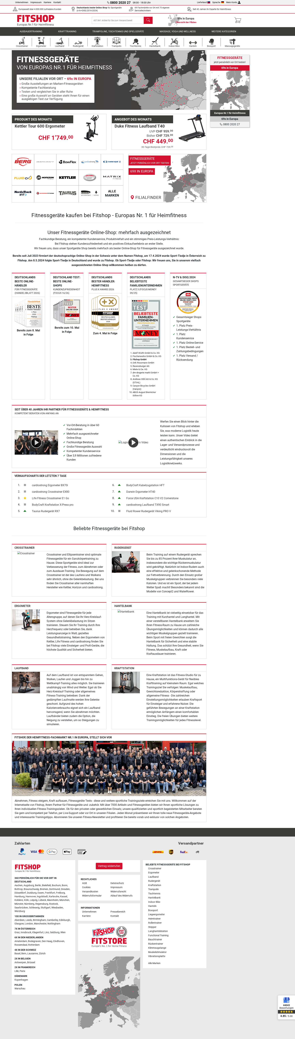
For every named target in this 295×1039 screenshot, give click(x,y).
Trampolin (153, 889)
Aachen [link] (19, 885)
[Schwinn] (45, 193)
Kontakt (57, 2)
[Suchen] (148, 20)
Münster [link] (19, 903)
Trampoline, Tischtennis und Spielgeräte (118, 31)
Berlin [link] (38, 885)
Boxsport (153, 910)
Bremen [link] (44, 889)
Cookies (86, 887)
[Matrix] (112, 177)
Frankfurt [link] (50, 892)
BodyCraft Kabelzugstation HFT (145, 485)
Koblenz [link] (19, 900)
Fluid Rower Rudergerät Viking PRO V (148, 511)
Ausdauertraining (31, 31)
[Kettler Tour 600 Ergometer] (92, 128)
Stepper (152, 927)
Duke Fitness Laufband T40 (140, 126)
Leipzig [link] (33, 900)
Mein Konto (231, 2)
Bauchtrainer (155, 939)
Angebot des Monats (133, 119)
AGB (84, 883)
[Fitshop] (36, 20)
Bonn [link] (64, 885)
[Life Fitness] (90, 177)
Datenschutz (117, 883)
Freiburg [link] (60, 892)
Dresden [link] (65, 889)
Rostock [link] (53, 903)
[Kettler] (68, 177)
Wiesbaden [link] (57, 907)
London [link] (29, 923)
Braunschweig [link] (31, 889)
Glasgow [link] (19, 923)
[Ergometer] (26, 620)
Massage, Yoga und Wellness (178, 31)
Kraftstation (124, 668)
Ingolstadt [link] (42, 896)
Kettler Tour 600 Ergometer (40, 126)
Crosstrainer (24, 547)
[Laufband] (26, 682)
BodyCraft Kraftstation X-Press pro (52, 504)
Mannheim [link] (52, 900)
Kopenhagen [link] (21, 979)
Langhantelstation (158, 931)
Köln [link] (26, 900)
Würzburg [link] (20, 911)
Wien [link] (63, 932)
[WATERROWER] (90, 193)
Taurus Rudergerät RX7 (46, 511)
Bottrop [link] (19, 889)
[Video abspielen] (36, 442)
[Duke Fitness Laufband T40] (192, 128)
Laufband (22, 668)
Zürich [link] (42, 953)
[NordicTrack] (23, 193)
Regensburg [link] (41, 903)
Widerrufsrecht (118, 891)
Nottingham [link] (53, 923)
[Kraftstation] (126, 682)
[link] (167, 178)
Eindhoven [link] (58, 941)
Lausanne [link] (32, 953)
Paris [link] (22, 971)
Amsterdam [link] (21, 941)
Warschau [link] (20, 988)
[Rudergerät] (126, 561)
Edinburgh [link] (64, 920)
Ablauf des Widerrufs (121, 895)
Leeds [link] (29, 920)
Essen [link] (41, 892)
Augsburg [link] (29, 885)
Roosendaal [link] (21, 944)
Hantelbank (123, 606)
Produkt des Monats (33, 119)
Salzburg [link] (54, 932)
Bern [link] (23, 953)
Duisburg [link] (32, 892)
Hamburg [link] (20, 896)
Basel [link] (17, 953)
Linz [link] (47, 932)
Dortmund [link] (54, 889)
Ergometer (22, 606)
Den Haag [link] (47, 941)
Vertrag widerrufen (109, 866)
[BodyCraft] (45, 162)
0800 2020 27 (231, 124)
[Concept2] (112, 162)
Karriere (47, 2)
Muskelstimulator (157, 952)
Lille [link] (17, 971)
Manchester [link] (40, 923)
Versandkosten (90, 891)
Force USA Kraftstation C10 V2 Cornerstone (152, 498)
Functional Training (158, 935)
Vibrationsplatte (156, 956)
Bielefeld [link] (46, 885)
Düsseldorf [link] (20, 892)
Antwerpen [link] (20, 962)
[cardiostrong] (90, 162)
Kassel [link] (63, 896)
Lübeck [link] (42, 900)
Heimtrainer (154, 918)
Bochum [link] (56, 885)
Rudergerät (122, 547)
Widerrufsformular (92, 895)
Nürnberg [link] (29, 903)
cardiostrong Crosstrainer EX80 (50, 491)
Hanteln (152, 906)
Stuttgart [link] (45, 907)
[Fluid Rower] (23, 177)
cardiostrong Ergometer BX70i (50, 485)
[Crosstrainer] (26, 553)
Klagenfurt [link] (38, 932)
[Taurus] (68, 193)
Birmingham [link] (39, 920)
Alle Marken (154, 963)
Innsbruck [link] (26, 932)
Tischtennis (154, 893)
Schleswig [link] (34, 907)
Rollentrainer (155, 922)
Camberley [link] (52, 920)
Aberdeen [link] (20, 920)
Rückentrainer (155, 943)
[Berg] (23, 162)
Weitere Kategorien (224, 31)
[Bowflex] (68, 162)
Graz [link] (17, 932)
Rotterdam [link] (34, 944)
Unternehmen (21, 2)
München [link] (64, 900)
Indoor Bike (154, 902)
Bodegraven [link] (34, 941)
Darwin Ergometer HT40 (140, 491)
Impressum (35, 2)
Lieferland (202, 2)
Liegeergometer (156, 914)
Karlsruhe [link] (54, 896)
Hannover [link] (31, 896)
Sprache (216, 2)
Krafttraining (67, 31)
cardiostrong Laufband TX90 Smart (147, 504)
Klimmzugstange (157, 947)
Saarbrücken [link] (21, 907)
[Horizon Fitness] (45, 177)
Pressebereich (117, 911)
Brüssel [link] (31, 962)
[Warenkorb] (239, 20)
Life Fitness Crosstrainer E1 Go (50, 498)
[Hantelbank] (126, 611)
